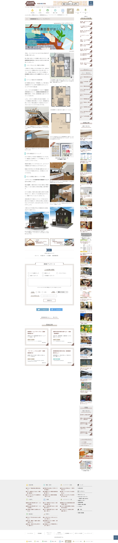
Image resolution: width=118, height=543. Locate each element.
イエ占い (80, 506)
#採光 (32, 361)
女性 (45, 292)
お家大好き (80, 488)
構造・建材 (56, 359)
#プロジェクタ (30, 341)
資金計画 (83, 251)
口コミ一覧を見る (86, 73)
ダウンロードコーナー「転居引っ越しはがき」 (83, 497)
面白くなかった (34, 275)
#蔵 (63, 341)
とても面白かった (34, 273)
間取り (31, 339)
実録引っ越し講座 (82, 504)
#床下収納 (61, 341)
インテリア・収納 (84, 182)
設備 (83, 148)
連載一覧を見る (86, 126)
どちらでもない (62, 273)
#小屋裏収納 (42, 360)
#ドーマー (29, 360)
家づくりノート (81, 494)
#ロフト (37, 255)
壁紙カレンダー (81, 500)
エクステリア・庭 (83, 171)
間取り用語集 (81, 512)
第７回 (35, 86)
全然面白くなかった (49, 275)
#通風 (36, 361)
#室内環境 (38, 360)
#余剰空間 (35, 360)
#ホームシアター (34, 341)
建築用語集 (80, 502)
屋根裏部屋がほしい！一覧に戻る (49, 317)
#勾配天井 (42, 255)
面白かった (47, 273)
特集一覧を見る (86, 411)
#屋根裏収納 (58, 360)
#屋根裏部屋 (55, 255)
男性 (39, 292)
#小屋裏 (49, 255)
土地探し (83, 240)
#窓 (34, 361)
